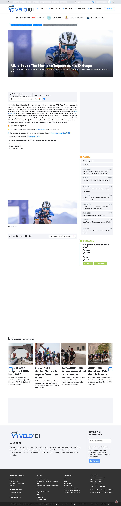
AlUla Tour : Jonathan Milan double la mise (98, 371)
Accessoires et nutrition (71, 488)
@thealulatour (40, 129)
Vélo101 (12, 447)
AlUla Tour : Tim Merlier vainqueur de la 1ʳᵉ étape (96, 232)
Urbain (63, 2)
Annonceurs (13, 495)
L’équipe (73, 504)
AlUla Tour (37, 25)
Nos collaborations (15, 497)
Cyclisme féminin (41, 499)
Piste (23, 2)
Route (16, 2)
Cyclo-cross (45, 2)
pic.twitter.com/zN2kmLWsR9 (60, 133)
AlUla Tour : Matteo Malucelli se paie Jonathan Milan (46, 372)
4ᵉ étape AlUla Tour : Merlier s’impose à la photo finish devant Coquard (96, 208)
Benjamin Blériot (43, 95)
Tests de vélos (68, 485)
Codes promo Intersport (97, 477)
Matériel (69, 8)
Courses (42, 8)
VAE (86, 257)
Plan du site (94, 504)
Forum (109, 8)
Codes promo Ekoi (95, 481)
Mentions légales (106, 504)
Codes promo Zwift (96, 484)
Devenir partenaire (15, 492)
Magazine (82, 8)
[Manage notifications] (116, 501)
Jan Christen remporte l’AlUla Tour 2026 (19, 371)
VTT (29, 2)
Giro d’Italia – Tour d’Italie (17, 483)
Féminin (55, 2)
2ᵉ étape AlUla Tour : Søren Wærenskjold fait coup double (96, 199)
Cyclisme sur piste (42, 479)
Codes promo (94, 474)
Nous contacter (83, 504)
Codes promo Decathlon (97, 486)
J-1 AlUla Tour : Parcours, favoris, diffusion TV (96, 181)
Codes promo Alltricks (96, 479)
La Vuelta (12, 485)
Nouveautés (67, 483)
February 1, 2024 (34, 136)
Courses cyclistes (25, 25)
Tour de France (14, 481)
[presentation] (11, 369)
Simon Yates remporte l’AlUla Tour (94, 215)
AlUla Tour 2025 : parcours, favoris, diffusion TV (97, 223)
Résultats (100, 263)
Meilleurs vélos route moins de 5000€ (101, 492)
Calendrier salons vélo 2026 (72, 492)
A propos (65, 504)
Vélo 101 (14, 25)
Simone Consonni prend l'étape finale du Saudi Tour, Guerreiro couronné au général (96, 172)
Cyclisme (12, 479)
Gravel (35, 2)
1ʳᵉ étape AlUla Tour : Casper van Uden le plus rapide (96, 190)
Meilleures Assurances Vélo (72, 490)
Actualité (55, 8)
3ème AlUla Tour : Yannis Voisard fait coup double (73, 371)
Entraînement (96, 8)
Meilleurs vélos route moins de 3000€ (101, 490)
